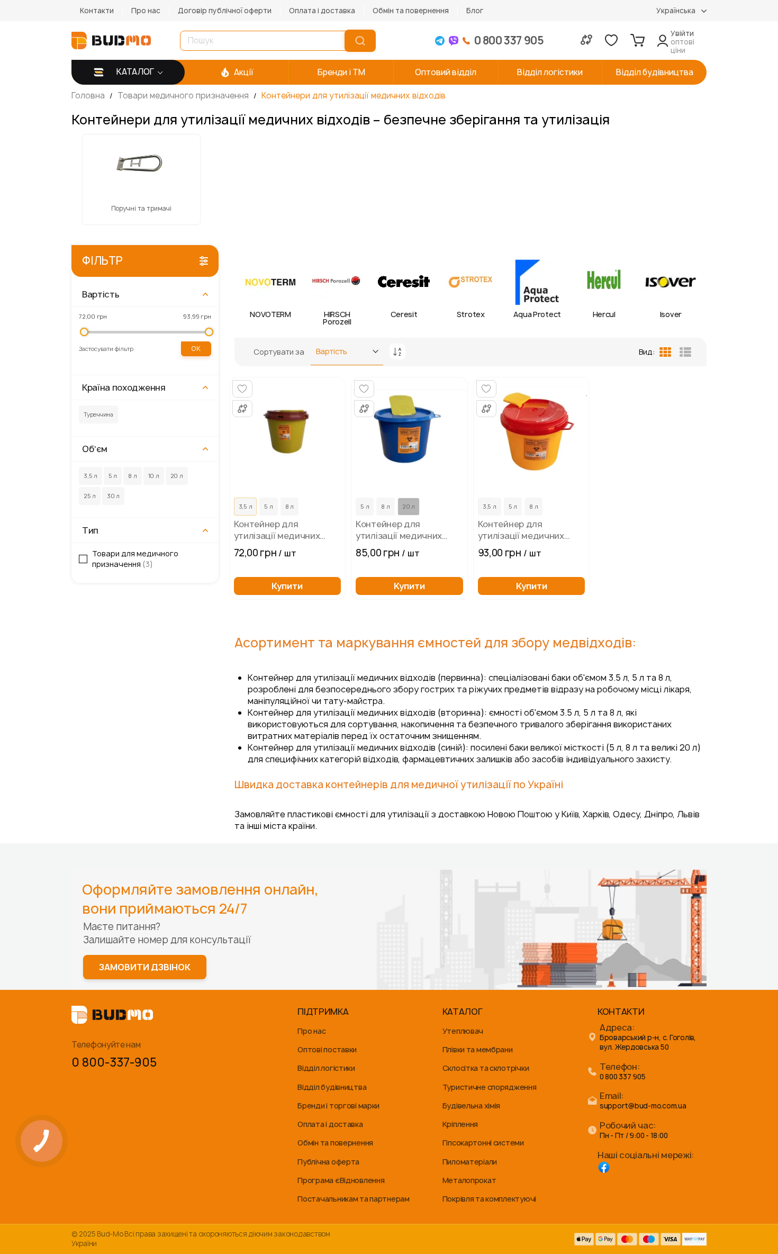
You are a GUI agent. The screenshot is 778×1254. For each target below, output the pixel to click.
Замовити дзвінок (145, 967)
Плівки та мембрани (477, 1049)
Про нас (145, 10)
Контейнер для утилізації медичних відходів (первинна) (521, 530)
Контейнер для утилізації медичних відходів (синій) (399, 530)
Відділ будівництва (331, 1087)
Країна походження (124, 387)
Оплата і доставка (322, 10)
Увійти (682, 33)
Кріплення (460, 1124)
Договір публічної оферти (225, 10)
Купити (287, 586)
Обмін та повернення (411, 10)
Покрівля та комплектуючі (489, 1199)
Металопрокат (469, 1180)
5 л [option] (268, 506)
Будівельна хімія (471, 1105)
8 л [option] (289, 506)
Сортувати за (279, 352)
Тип (90, 530)
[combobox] (264, 41)
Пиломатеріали (469, 1162)
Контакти (97, 10)
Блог (474, 10)
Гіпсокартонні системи (483, 1143)
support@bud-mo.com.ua (643, 1106)
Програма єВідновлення (340, 1180)
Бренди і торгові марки (338, 1105)
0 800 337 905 (623, 1076)
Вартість (100, 294)
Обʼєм (94, 449)
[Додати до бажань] (242, 389)
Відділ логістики (326, 1068)
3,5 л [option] (245, 506)
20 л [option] (408, 506)
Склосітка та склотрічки (485, 1068)
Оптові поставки (327, 1049)
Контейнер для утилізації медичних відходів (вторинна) (277, 530)
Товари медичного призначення (184, 95)
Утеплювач (462, 1031)
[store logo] (111, 41)
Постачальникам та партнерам (353, 1199)
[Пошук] (360, 41)
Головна (89, 95)
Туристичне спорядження (489, 1087)
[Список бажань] (611, 40)
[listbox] (287, 508)
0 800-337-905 (114, 1062)
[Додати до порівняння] (242, 408)
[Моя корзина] (637, 40)
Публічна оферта (328, 1162)
